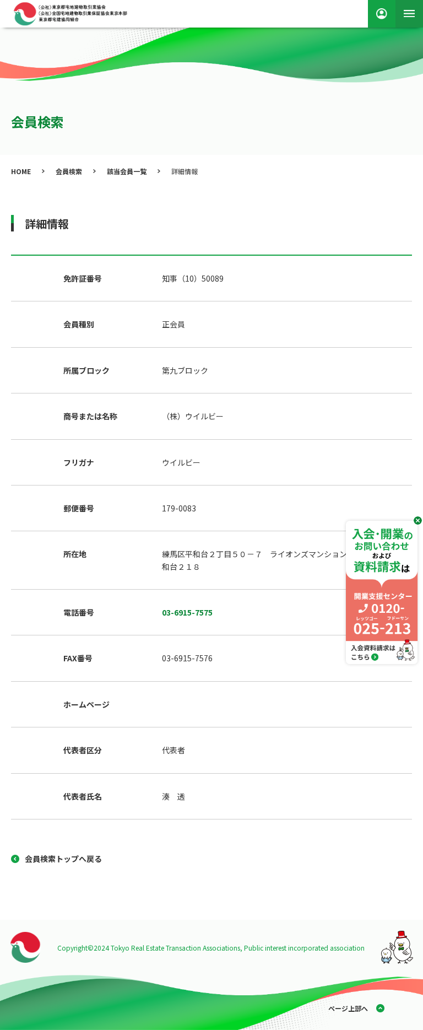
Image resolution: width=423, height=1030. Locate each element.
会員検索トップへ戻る (63, 858)
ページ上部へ (348, 1008)
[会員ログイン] (381, 13)
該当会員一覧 (127, 171)
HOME (21, 171)
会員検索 (69, 171)
